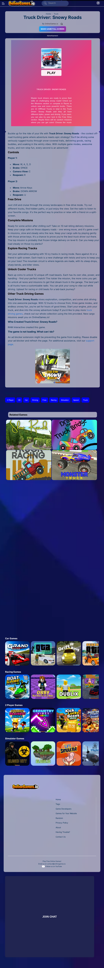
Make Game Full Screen (52, 29)
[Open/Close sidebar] (3, 3)
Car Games (11, 638)
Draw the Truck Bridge (74, 444)
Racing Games (13, 671)
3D (19, 400)
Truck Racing (29, 475)
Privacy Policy (62, 823)
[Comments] (62, 23)
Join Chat (50, 916)
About (58, 827)
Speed (76, 400)
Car (26, 400)
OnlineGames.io (51, 24)
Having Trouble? (63, 832)
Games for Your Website (66, 813)
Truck (85, 400)
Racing (53, 400)
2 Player (10, 400)
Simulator (65, 400)
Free (44, 400)
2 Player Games (13, 705)
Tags (58, 804)
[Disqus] (50, 520)
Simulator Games (14, 738)
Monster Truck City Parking (74, 475)
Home (58, 799)
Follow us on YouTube (54, 866)
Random (59, 818)
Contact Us (61, 837)
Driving (35, 400)
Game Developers (63, 809)
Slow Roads (28, 444)
